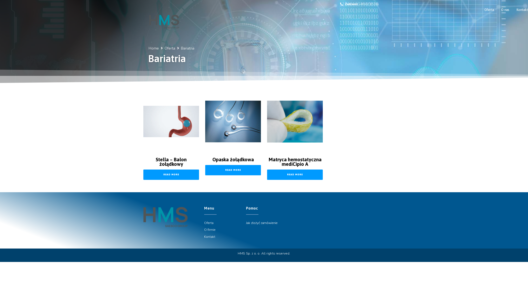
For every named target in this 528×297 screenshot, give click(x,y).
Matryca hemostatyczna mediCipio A (295, 162)
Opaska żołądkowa (233, 159)
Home (153, 48)
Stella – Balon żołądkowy (171, 162)
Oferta (170, 48)
